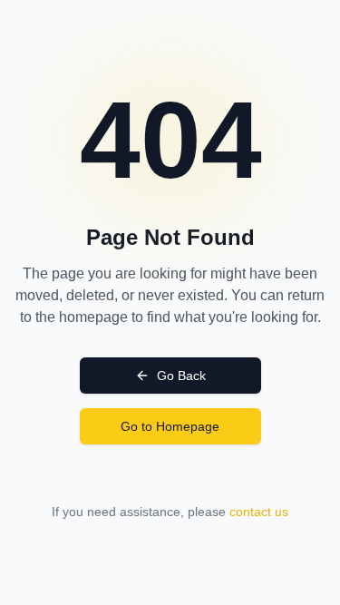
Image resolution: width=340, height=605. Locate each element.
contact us (258, 511)
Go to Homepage (170, 426)
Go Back (181, 375)
